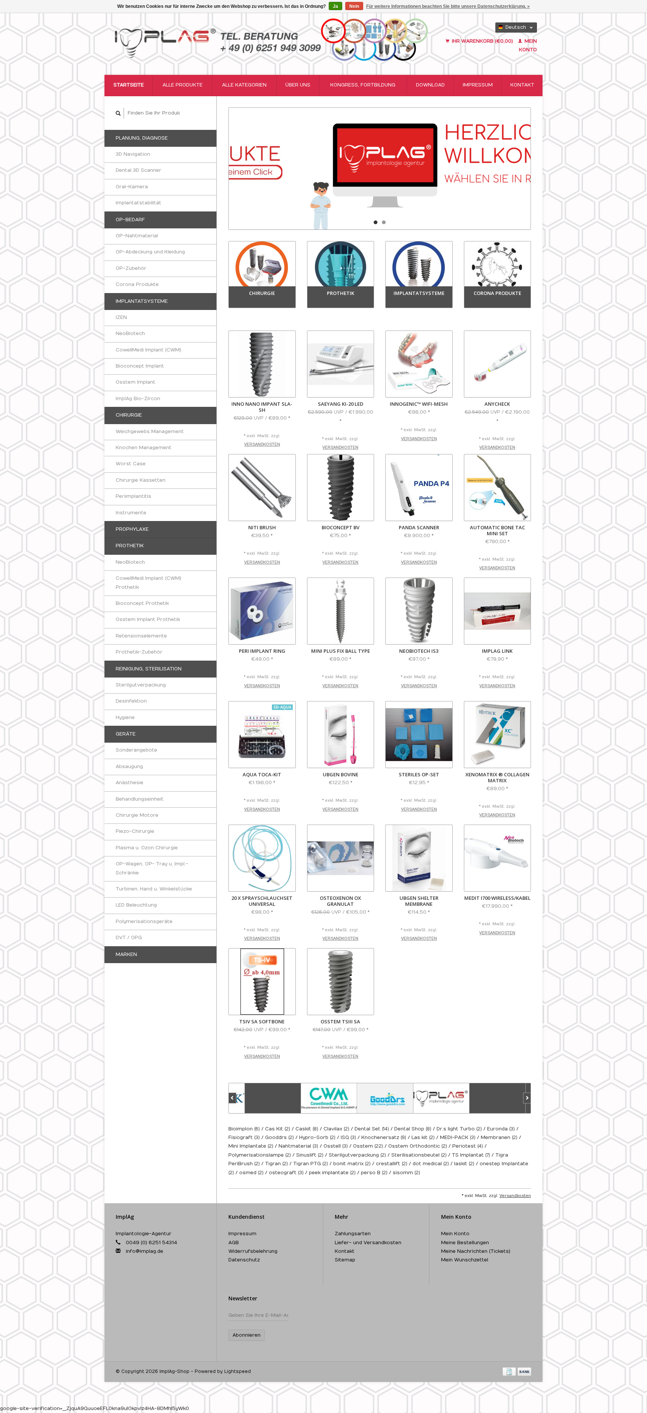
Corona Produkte (137, 284)
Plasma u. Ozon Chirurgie (147, 848)
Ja (335, 6)
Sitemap (345, 1260)
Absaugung (129, 767)
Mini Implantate (250, 1146)
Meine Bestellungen (465, 1243)
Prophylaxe (132, 529)
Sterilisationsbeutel (419, 1155)
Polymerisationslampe (259, 1155)
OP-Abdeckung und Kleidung (150, 252)
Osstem (368, 1146)
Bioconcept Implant (140, 366)
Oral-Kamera (132, 187)
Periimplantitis (133, 496)
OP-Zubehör (131, 268)
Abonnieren (247, 1335)
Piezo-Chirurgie (135, 831)
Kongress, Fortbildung (362, 85)
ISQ (348, 1138)
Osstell (336, 1146)
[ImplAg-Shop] (272, 38)
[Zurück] (232, 1098)
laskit (464, 1164)
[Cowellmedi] (313, 1098)
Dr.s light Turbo (459, 1129)
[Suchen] (118, 113)
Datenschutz (244, 1260)
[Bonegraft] (257, 1098)
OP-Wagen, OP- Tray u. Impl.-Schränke (152, 868)
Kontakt (522, 85)
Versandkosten (262, 444)
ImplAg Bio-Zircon (138, 399)
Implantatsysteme (142, 301)
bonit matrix (352, 1164)
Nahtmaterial (298, 1146)
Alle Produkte (182, 85)
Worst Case (131, 464)
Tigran (276, 1164)
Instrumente (131, 513)
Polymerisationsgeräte (144, 922)
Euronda (501, 1129)
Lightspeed (237, 1371)
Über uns (297, 85)
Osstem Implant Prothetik (148, 619)
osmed (251, 1173)
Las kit (423, 1138)
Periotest (467, 1146)
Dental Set (372, 1129)
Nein (354, 6)
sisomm (406, 1173)
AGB (233, 1243)
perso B (374, 1173)
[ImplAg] (425, 1098)
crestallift (391, 1164)
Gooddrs (279, 1138)
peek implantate (332, 1173)
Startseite (128, 85)
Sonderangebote (136, 750)
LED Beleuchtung (136, 905)
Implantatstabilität (138, 203)
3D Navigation (133, 154)
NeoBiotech (130, 333)
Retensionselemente (141, 636)
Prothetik (130, 546)
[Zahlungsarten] (509, 1371)
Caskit (306, 1129)
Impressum (478, 85)
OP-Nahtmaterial (137, 236)
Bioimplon (244, 1129)
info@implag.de (144, 1251)
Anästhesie (129, 783)
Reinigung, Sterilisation (149, 669)
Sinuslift (310, 1155)
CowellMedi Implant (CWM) (148, 350)
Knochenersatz (383, 1138)
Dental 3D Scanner (138, 170)
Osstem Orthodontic (417, 1146)
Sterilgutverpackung (141, 685)
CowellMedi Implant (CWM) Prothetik (148, 582)
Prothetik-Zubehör (139, 652)
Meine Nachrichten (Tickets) (475, 1251)
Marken (126, 954)
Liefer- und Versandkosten (368, 1243)
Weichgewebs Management (150, 432)
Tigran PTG (310, 1164)
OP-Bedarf (130, 220)
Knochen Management (143, 448)
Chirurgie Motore (137, 815)
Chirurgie (129, 415)
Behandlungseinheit (140, 799)
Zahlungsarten (353, 1234)
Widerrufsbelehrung (252, 1251)
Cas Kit (277, 1129)
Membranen (499, 1138)
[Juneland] (481, 1098)
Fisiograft (244, 1138)
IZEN (121, 317)
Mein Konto (455, 1234)
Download (430, 85)
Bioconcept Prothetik (142, 603)
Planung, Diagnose (142, 138)
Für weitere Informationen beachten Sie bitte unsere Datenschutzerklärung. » (448, 6)
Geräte (126, 734)
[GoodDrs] (369, 1098)
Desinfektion (131, 701)
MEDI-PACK (458, 1138)
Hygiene (125, 718)
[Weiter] (527, 1098)
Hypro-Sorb (317, 1138)
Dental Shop (412, 1129)
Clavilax (336, 1129)
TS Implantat (471, 1155)
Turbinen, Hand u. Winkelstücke (154, 889)
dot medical (431, 1164)
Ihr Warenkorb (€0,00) (482, 41)
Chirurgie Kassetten (140, 480)
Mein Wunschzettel (464, 1260)
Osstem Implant (135, 382)
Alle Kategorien (244, 85)
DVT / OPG (129, 938)
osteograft (286, 1173)
